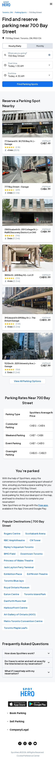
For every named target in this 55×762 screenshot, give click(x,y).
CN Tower (35, 540)
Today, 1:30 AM (16, 65)
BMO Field (9, 553)
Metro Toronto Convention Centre (23, 621)
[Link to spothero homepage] (27, 692)
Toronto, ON (7, 12)
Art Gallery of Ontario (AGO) (20, 614)
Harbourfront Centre (15, 607)
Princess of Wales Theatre (18, 560)
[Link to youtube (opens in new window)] (35, 744)
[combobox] (27, 55)
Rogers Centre (12, 533)
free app (43, 505)
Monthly (40, 46)
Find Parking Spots (27, 84)
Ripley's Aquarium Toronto (19, 547)
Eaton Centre (11, 594)
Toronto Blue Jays (14, 580)
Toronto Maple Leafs (15, 627)
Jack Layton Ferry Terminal (19, 567)
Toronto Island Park (35, 594)
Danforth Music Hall (15, 600)
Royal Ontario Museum (16, 587)
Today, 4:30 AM (16, 76)
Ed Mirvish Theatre (37, 573)
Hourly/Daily (15, 46)
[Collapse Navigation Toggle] (51, 4)
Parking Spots (21, 12)
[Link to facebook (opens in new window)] (20, 744)
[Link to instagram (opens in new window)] (25, 744)
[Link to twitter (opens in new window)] (30, 744)
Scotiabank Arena (35, 533)
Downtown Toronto (31, 553)
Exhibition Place (13, 573)
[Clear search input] (49, 55)
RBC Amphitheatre (14, 540)
